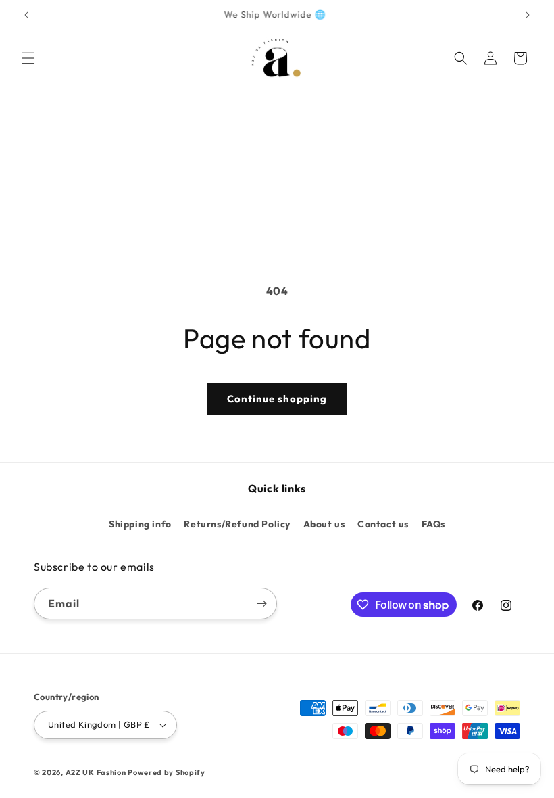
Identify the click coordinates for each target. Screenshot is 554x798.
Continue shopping (277, 398)
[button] (28, 58)
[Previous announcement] (26, 15)
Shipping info (140, 524)
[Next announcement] (528, 15)
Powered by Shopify (166, 772)
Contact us (383, 524)
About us (324, 524)
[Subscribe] (261, 603)
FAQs (433, 524)
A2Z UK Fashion (96, 772)
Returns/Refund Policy (237, 524)
